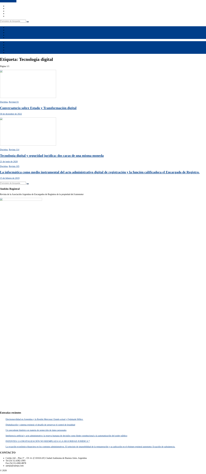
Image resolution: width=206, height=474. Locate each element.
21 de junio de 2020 (9, 161)
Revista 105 (14, 166)
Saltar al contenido (8, 1)
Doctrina (4, 102)
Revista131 (14, 102)
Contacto (10, 37)
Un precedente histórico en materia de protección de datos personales (36, 430)
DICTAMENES (13, 35)
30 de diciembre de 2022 (11, 114)
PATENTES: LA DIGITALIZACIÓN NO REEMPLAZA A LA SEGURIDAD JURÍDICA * (48, 441)
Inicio (8, 27)
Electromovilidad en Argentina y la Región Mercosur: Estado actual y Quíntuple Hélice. (44, 419)
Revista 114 (14, 149)
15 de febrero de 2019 (9, 178)
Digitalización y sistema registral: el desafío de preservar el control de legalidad (40, 425)
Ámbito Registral (13, 30)
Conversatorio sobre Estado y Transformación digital (38, 108)
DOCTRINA (12, 32)
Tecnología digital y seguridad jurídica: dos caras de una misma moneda (52, 155)
